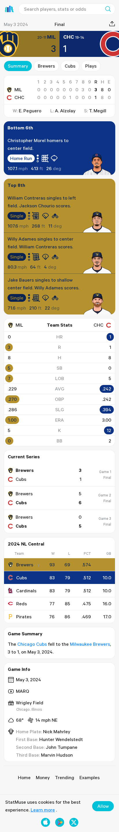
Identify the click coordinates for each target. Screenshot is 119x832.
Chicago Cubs (32, 644)
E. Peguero (30, 110)
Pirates (23, 616)
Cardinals (26, 590)
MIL (18, 89)
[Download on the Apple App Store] (45, 822)
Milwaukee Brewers (90, 644)
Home (24, 777)
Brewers (46, 66)
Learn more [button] (43, 810)
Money (43, 777)
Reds (21, 603)
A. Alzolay (65, 110)
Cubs (70, 66)
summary (18, 66)
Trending (64, 777)
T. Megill (97, 110)
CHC (19, 97)
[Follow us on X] (74, 822)
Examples (89, 777)
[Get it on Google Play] (59, 822)
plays (90, 66)
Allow (103, 806)
